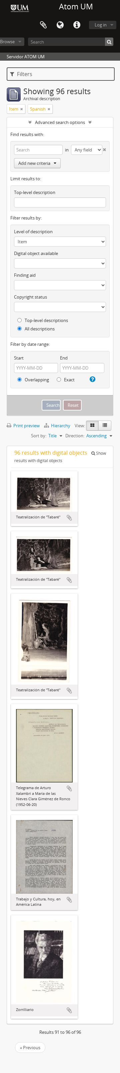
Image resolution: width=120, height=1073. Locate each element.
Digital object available (36, 253)
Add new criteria (34, 163)
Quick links (76, 25)
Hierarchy (60, 426)
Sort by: (38, 436)
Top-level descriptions (46, 320)
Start (19, 358)
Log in (101, 25)
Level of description (33, 232)
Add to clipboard (69, 517)
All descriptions (39, 329)
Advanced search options (60, 122)
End (64, 358)
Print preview (26, 426)
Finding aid (25, 275)
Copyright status (30, 297)
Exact (69, 380)
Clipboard (43, 25)
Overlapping (36, 380)
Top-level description (34, 192)
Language (60, 25)
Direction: (74, 436)
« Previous (30, 1048)
